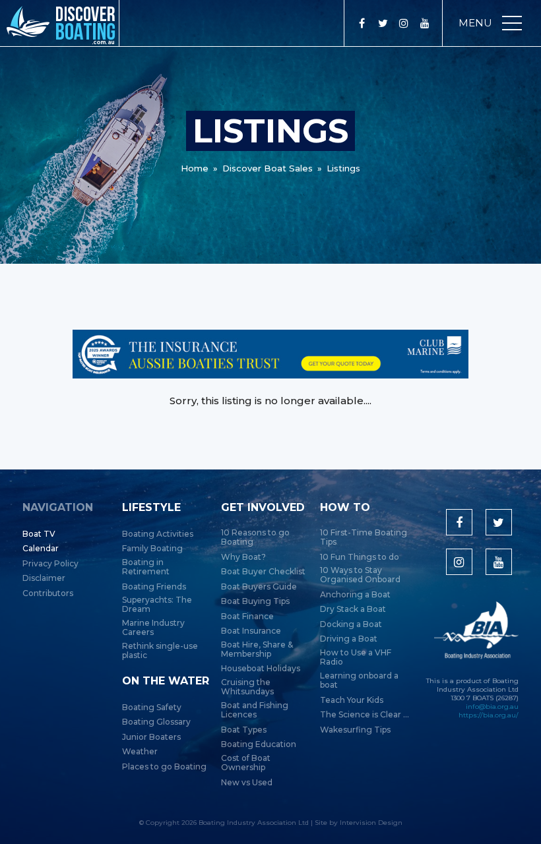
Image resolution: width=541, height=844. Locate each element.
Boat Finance (247, 616)
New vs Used (246, 782)
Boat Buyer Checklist (263, 571)
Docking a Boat (351, 624)
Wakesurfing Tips (355, 730)
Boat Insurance (251, 631)
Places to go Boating (164, 766)
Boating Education (258, 744)
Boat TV (38, 534)
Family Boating (152, 548)
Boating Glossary (156, 722)
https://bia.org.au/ (489, 715)
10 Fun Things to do (359, 557)
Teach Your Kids (351, 700)
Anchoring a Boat (355, 594)
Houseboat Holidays (260, 668)
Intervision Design (371, 822)
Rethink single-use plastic (160, 651)
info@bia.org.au (492, 706)
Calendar (40, 548)
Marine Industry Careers (153, 627)
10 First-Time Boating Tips (363, 537)
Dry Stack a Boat (353, 609)
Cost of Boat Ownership (245, 763)
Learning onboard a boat (359, 680)
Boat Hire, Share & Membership (257, 649)
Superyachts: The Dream (157, 604)
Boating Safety (151, 707)
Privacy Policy (50, 563)
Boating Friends (154, 586)
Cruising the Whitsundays (247, 687)
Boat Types (244, 730)
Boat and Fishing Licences (254, 710)
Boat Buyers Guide (259, 586)
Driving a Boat (348, 639)
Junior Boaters (151, 737)
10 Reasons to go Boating (255, 537)
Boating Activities (157, 534)
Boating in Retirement (146, 567)
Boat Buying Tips (255, 601)
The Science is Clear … (364, 714)
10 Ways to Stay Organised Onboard (360, 575)
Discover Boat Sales (267, 168)
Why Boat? (243, 557)
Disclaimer (43, 578)
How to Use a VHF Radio (355, 657)
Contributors (47, 593)
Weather (140, 751)
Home (194, 168)
